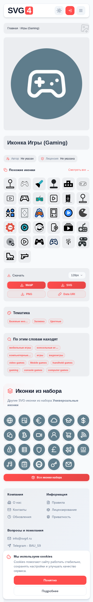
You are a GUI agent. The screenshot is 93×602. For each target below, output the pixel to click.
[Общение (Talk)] (10, 435)
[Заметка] (24, 464)
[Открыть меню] (80, 10)
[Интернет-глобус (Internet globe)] (10, 420)
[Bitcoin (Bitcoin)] (24, 435)
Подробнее (50, 591)
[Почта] (68, 464)
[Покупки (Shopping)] (68, 435)
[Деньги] (83, 450)
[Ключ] (54, 464)
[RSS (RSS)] (83, 435)
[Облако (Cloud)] (54, 420)
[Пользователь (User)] (54, 435)
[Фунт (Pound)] (54, 450)
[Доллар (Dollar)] (83, 420)
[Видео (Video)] (39, 435)
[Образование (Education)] (68, 420)
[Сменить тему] (59, 10)
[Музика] (10, 464)
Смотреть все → (78, 169)
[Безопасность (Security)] (39, 450)
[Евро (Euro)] (39, 420)
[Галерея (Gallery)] (24, 420)
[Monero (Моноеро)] (39, 464)
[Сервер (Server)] (24, 450)
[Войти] (69, 10)
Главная (12, 28)
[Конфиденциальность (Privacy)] (10, 450)
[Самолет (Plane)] (68, 450)
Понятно (50, 580)
